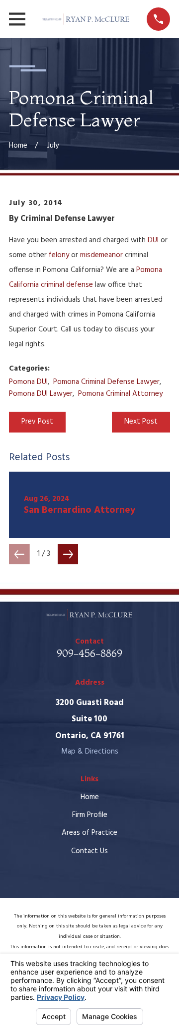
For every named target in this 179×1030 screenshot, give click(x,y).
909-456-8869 (89, 653)
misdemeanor (101, 255)
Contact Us (89, 851)
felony (59, 255)
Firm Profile (89, 815)
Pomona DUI (28, 382)
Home (90, 797)
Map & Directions (89, 752)
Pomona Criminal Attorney (120, 394)
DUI (153, 240)
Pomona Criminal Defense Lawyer (106, 382)
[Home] (86, 19)
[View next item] (68, 554)
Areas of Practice (89, 833)
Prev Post (37, 422)
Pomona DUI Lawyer (41, 394)
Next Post (141, 422)
